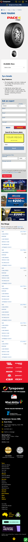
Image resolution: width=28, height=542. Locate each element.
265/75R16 (23, 323)
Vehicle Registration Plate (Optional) (8, 155)
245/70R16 (23, 268)
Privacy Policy (5, 172)
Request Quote (6, 175)
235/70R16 (23, 250)
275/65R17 (23, 341)
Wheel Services (5, 488)
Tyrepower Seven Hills (15, 5)
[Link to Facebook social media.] (14, 539)
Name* (4, 108)
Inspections (4, 482)
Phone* (4, 113)
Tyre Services (5, 486)
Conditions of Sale (18, 534)
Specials (4, 490)
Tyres (3, 463)
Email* (3, 117)
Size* (3, 104)
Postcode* (4, 122)
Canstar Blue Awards (6, 505)
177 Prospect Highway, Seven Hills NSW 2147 (13, 425)
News (3, 497)
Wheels (4, 474)
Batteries (4, 481)
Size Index (4, 504)
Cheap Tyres (4, 509)
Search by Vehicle (6, 465)
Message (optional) (6, 161)
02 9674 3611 (8, 429)
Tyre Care (4, 470)
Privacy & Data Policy (10, 534)
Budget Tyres (5, 507)
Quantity (21, 104)
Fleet (3, 495)
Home (3, 10)
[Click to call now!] (16, 1)
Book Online (5, 493)
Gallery (4, 499)
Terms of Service (14, 172)
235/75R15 (23, 231)
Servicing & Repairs (6, 484)
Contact (4, 491)
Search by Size (5, 466)
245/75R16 (23, 286)
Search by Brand (5, 468)
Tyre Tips (4, 472)
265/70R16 (23, 304)
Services (4, 479)
